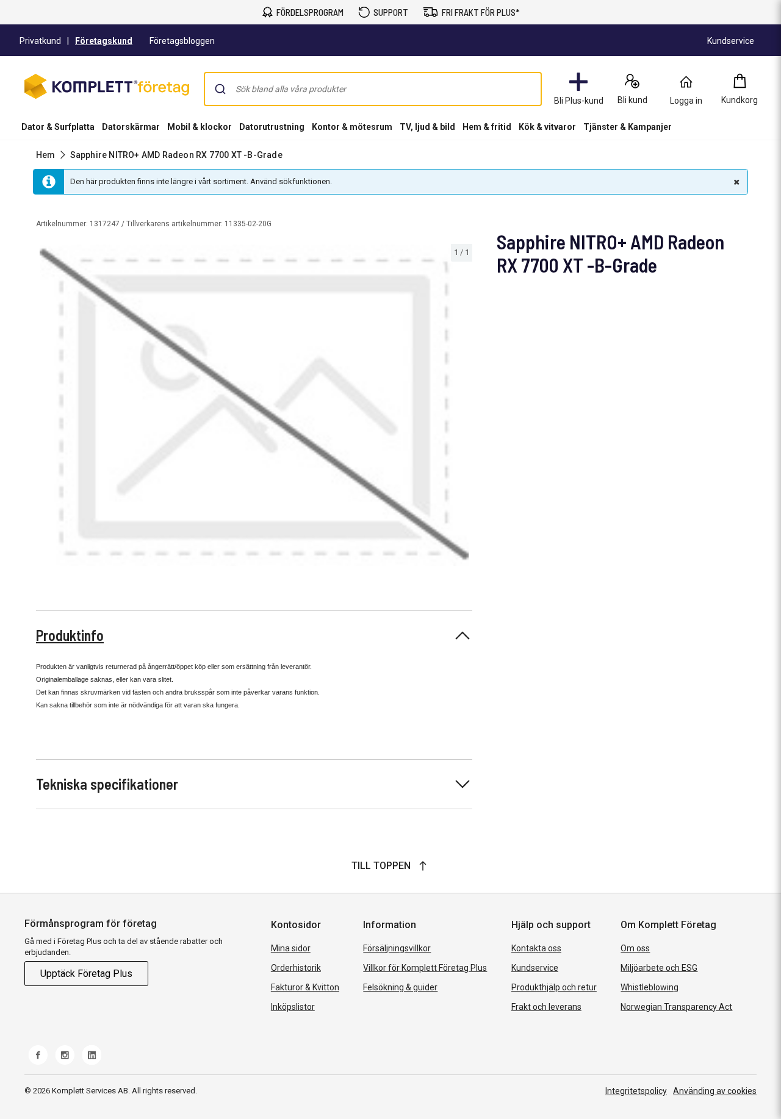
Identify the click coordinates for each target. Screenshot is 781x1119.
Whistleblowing (649, 987)
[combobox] (373, 89)
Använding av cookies (715, 1091)
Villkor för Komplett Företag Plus (425, 968)
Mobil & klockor (199, 127)
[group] (254, 405)
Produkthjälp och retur (554, 987)
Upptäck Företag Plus (86, 973)
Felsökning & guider (400, 987)
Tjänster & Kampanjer (627, 127)
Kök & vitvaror (547, 127)
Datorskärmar (131, 127)
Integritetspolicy (636, 1091)
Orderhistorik (296, 968)
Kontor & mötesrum (352, 127)
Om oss (635, 948)
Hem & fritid (486, 127)
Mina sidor (291, 948)
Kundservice (534, 968)
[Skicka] (220, 89)
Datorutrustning (271, 127)
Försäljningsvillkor (397, 948)
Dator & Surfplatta (58, 127)
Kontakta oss (536, 948)
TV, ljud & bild (427, 127)
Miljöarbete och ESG (659, 968)
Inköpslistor (293, 1007)
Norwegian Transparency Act (676, 1007)
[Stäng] (735, 182)
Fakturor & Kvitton (305, 987)
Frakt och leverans (546, 1007)
